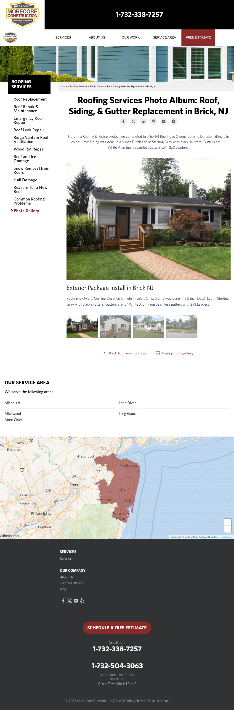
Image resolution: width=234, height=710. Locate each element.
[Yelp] (82, 600)
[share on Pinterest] (153, 121)
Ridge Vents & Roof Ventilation (31, 139)
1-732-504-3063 (117, 665)
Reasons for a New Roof (31, 189)
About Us (66, 577)
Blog (63, 589)
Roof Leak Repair (29, 129)
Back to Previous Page (127, 353)
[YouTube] (76, 600)
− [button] (227, 529)
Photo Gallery (26, 210)
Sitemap (163, 701)
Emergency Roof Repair (28, 120)
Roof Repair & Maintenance (26, 108)
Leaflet (173, 537)
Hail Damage (25, 179)
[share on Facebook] (123, 121)
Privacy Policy (124, 701)
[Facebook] (63, 600)
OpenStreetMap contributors (217, 537)
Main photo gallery (177, 353)
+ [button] (227, 522)
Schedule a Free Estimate (117, 627)
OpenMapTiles (190, 537)
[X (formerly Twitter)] (69, 600)
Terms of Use (145, 701)
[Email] (163, 121)
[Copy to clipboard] (173, 121)
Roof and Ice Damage (25, 158)
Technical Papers (72, 583)
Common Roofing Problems (29, 201)
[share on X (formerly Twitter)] (133, 121)
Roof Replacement (30, 99)
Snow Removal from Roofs (32, 170)
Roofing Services (21, 84)
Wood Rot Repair (29, 149)
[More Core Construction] (16, 37)
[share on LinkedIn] (143, 121)
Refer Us (66, 559)
